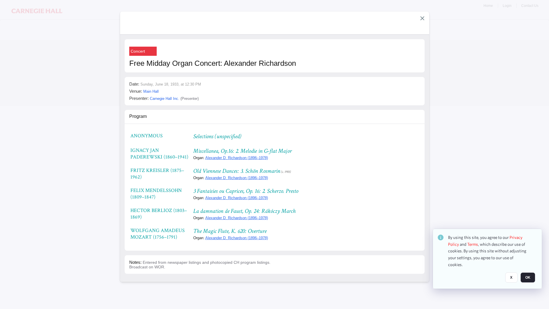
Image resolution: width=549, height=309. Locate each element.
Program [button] (138, 116)
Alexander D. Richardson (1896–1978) (236, 158)
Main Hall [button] (151, 91)
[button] (422, 18)
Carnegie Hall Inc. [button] (164, 98)
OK (527, 278)
